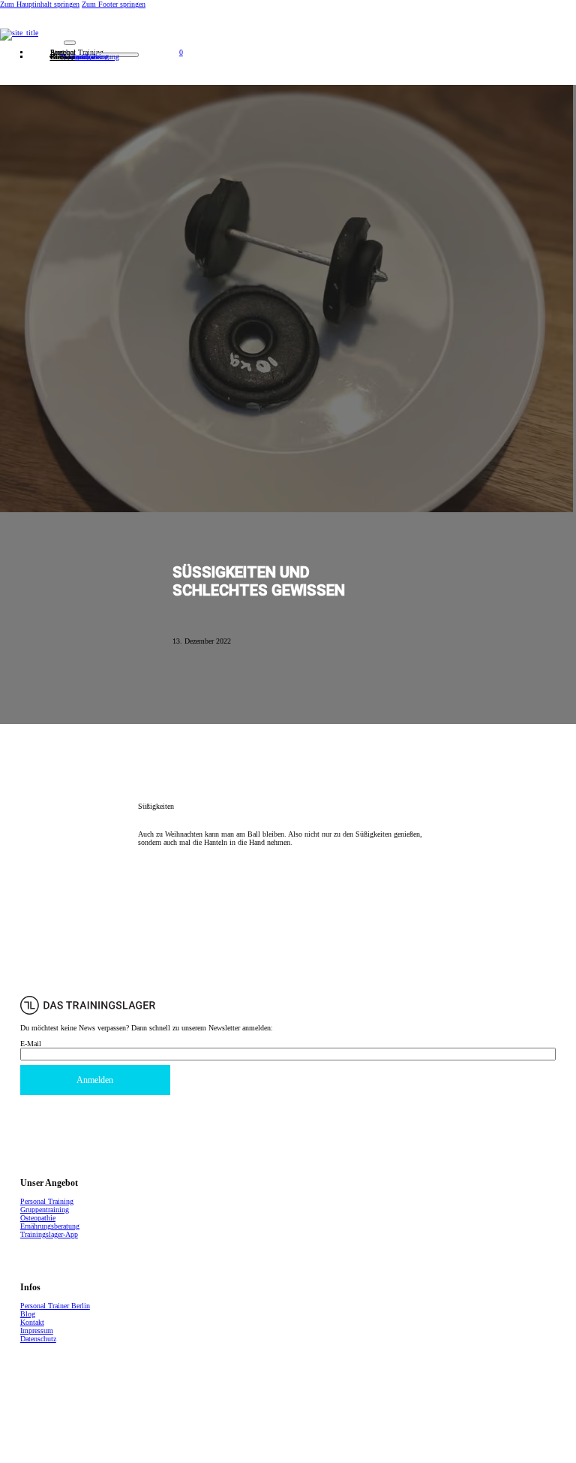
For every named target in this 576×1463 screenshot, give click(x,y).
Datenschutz (38, 1339)
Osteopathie (38, 1218)
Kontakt (62, 57)
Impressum (36, 1330)
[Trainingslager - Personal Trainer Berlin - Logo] (288, 35)
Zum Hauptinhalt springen (40, 4)
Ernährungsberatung (50, 1226)
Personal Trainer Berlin (55, 1306)
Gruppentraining (44, 1209)
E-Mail (30, 1043)
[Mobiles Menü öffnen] (70, 43)
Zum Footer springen (114, 4)
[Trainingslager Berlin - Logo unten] (87, 1012)
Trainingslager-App (49, 1234)
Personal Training (47, 1201)
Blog (27, 1314)
